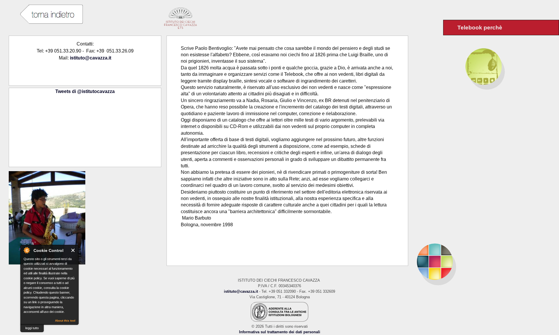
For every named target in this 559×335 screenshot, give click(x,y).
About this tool (65, 320)
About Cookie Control (26, 250)
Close (73, 250)
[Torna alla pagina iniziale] (483, 261)
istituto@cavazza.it (90, 57)
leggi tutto (32, 328)
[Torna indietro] (51, 14)
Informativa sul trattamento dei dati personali (279, 332)
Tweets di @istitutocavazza (85, 91)
